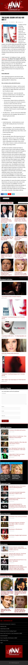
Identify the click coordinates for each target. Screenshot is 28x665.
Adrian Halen (5, 22)
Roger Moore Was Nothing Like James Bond (6, 610)
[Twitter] (12, 663)
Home (1, 12)
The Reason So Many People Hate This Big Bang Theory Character (21, 220)
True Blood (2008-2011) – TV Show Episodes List (14, 336)
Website (3, 415)
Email (3, 411)
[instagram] (18, 663)
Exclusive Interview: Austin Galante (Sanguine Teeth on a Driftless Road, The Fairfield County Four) (17, 548)
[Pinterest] (13, 663)
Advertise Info (3, 626)
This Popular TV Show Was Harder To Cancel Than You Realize (20, 256)
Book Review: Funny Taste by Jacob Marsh (18, 516)
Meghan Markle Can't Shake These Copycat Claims (6, 256)
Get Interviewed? (4, 635)
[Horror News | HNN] (14, 5)
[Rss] (9, 663)
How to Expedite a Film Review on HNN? (8, 638)
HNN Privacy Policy (4, 640)
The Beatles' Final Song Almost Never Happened (21, 238)
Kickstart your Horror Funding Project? (8, 631)
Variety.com (4, 58)
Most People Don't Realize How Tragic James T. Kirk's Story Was (5, 477)
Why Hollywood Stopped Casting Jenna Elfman (16, 476)
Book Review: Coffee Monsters (15, 529)
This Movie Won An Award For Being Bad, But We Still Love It (20, 610)
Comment (4, 393)
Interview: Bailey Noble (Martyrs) (10, 353)
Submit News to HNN (4, 628)
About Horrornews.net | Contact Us (7, 624)
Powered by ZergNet (23, 277)
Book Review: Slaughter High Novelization (18, 535)
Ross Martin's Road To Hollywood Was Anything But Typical (6, 273)
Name (3, 406)
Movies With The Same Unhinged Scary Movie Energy (21, 593)
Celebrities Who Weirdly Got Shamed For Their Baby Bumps (7, 238)
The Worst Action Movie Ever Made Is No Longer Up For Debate (7, 593)
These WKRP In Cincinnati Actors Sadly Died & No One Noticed (21, 273)
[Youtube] (16, 663)
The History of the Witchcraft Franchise (17, 430)
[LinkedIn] (15, 663)
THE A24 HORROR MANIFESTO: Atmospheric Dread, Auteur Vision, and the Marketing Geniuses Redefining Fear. (17, 506)
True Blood (6, 198)
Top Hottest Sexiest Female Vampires (11, 296)
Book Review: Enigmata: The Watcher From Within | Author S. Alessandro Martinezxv (17, 524)
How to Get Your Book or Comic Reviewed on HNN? (11, 633)
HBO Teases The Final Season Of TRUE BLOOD (14, 379)
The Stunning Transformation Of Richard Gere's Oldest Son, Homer (6, 220)
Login (1, 642)
